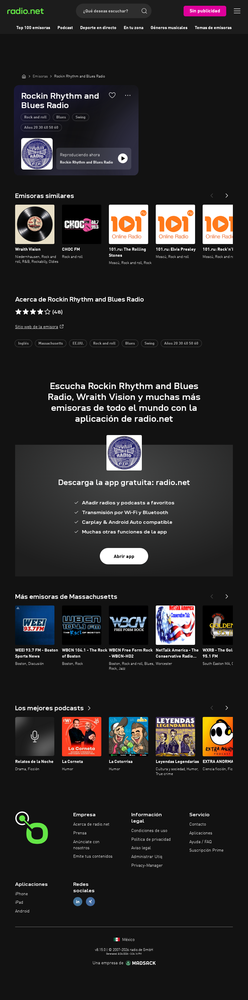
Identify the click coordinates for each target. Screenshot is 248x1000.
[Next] (227, 194)
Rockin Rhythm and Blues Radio (86, 162)
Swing (81, 117)
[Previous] (212, 194)
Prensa (79, 833)
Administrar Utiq (146, 857)
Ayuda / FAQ (200, 842)
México (128, 940)
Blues (61, 117)
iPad (19, 902)
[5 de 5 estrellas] (47, 311)
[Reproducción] (123, 158)
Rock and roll (35, 117)
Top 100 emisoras (33, 28)
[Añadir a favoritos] (112, 95)
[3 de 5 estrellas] (33, 311)
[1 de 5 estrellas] (18, 311)
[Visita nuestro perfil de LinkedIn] (77, 902)
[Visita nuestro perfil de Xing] (90, 902)
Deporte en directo (98, 28)
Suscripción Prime (206, 850)
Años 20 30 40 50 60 (41, 128)
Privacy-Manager (147, 865)
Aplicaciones (200, 833)
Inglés (23, 343)
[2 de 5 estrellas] (25, 311)
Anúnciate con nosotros (86, 845)
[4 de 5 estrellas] (40, 311)
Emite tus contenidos (93, 856)
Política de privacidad (151, 839)
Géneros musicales (169, 28)
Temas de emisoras (213, 28)
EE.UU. (78, 343)
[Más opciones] (127, 95)
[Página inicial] (23, 76)
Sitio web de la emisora (36, 327)
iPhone (21, 894)
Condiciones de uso (149, 831)
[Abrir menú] (237, 11)
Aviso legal (141, 848)
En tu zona (133, 28)
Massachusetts (50, 343)
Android (22, 911)
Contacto (197, 824)
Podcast (65, 28)
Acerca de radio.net (91, 824)
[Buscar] (144, 11)
